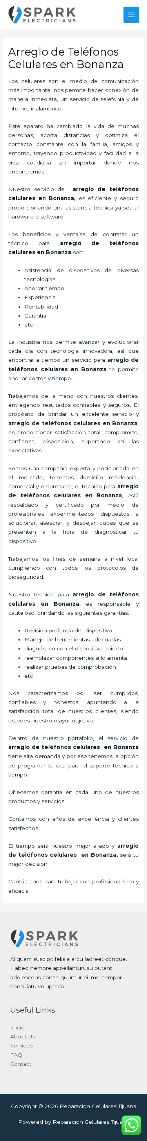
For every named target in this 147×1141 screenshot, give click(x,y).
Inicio (17, 1027)
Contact (20, 1064)
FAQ (16, 1055)
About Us (22, 1036)
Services (21, 1045)
